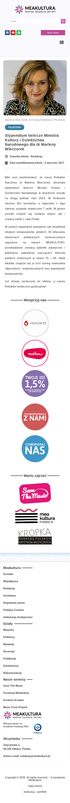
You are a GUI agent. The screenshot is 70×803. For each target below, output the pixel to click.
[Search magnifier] (63, 21)
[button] (61, 42)
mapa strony (35, 786)
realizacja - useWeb (35, 791)
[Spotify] (18, 32)
